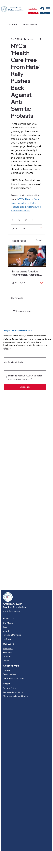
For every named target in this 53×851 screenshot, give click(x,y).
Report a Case (33, 9)
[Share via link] (33, 220)
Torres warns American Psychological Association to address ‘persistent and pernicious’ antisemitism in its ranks (27, 273)
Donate (6, 670)
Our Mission (8, 623)
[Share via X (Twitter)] (19, 220)
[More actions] (40, 39)
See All (39, 240)
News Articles (30, 24)
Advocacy (8, 648)
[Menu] (48, 9)
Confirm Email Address (15, 362)
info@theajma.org (11, 611)
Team (5, 627)
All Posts (12, 24)
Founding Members (12, 635)
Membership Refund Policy (15, 696)
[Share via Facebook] (12, 220)
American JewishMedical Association (15, 9)
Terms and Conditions (13, 692)
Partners (7, 639)
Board (6, 631)
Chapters (7, 656)
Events (6, 660)
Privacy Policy (9, 688)
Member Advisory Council (15, 678)
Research (7, 652)
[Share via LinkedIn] (26, 220)
